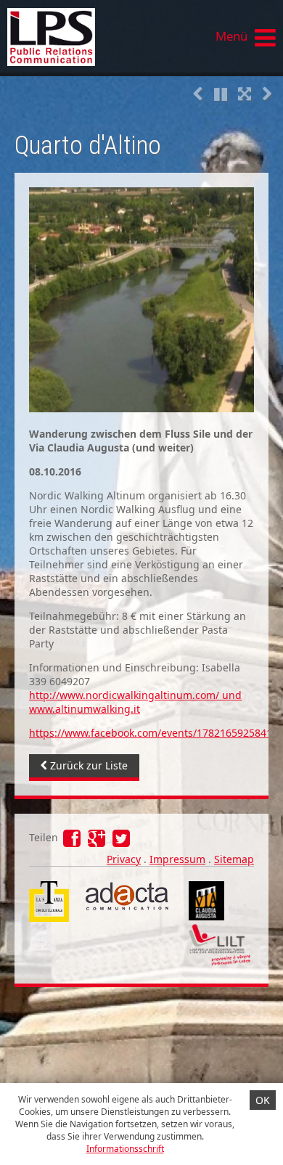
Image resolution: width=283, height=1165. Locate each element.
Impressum (177, 859)
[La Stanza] (49, 888)
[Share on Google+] (98, 842)
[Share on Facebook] (73, 842)
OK (262, 1100)
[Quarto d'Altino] (141, 299)
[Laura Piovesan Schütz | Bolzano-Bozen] (85, 36)
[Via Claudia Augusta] (206, 916)
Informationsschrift (125, 1148)
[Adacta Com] (125, 910)
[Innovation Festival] (219, 961)
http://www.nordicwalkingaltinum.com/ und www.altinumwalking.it (135, 702)
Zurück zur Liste (87, 765)
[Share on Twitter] (121, 842)
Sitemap (234, 859)
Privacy (124, 859)
